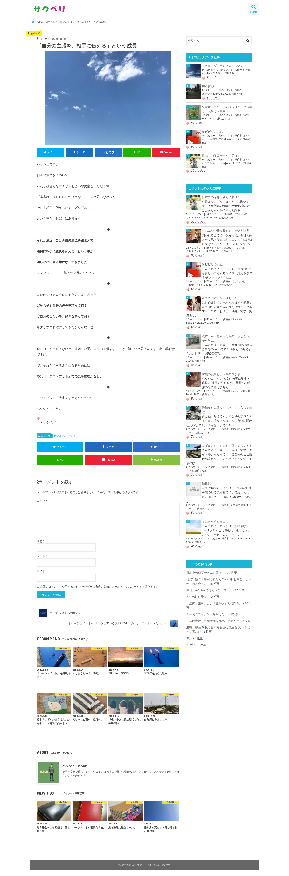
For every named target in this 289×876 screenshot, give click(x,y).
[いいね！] (38, 418)
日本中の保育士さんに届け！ (221, 155)
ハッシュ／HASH (75, 765)
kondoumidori (237, 505)
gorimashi (207, 93)
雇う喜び (208, 86)
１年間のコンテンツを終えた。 (206, 614)
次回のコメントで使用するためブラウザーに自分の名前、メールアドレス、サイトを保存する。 (99, 586)
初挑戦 (206, 483)
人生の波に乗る (196, 596)
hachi (246, 115)
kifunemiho (237, 319)
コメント (42, 500)
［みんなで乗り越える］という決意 (225, 230)
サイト (41, 571)
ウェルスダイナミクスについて (222, 65)
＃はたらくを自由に (215, 521)
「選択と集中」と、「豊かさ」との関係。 (214, 603)
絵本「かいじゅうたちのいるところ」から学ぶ (227, 338)
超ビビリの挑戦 (212, 131)
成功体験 (45, 435)
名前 (40, 541)
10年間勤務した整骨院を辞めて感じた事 (212, 621)
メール (42, 556)
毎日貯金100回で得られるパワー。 (209, 590)
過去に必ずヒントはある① (219, 298)
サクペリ (142, 864)
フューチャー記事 (66, 435)
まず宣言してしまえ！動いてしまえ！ (227, 445)
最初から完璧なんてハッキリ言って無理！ (227, 410)
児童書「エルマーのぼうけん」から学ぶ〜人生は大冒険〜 (227, 109)
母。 (189, 638)
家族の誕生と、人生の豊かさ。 (222, 374)
